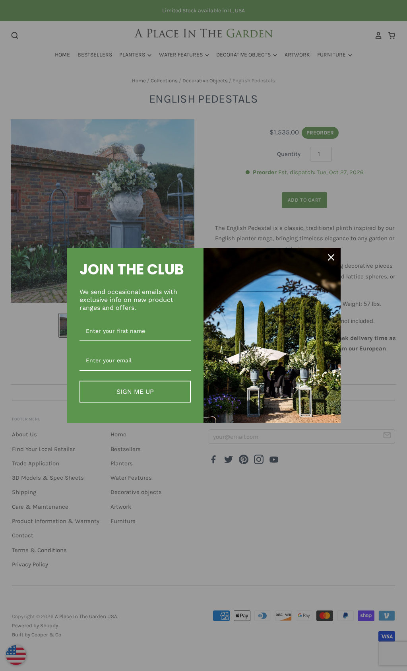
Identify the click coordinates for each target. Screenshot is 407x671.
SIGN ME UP (135, 391)
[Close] (331, 257)
